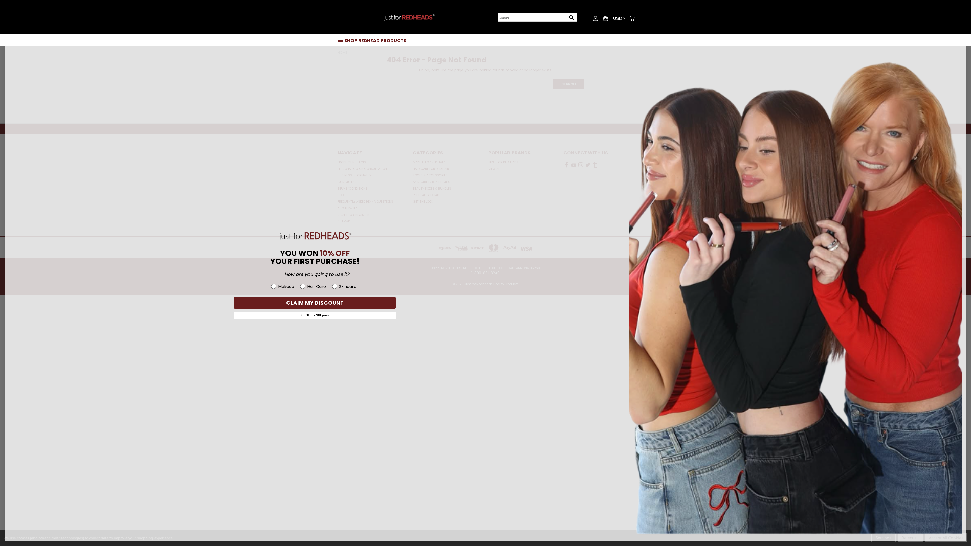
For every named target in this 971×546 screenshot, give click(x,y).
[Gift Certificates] (605, 18)
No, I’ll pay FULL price (315, 315)
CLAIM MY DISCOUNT (315, 302)
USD (617, 18)
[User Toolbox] (595, 18)
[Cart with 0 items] (632, 18)
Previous (958, 530)
